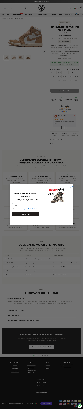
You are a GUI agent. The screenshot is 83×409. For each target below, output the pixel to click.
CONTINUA (25, 214)
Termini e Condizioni (32, 208)
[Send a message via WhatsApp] (80, 406)
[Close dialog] (71, 186)
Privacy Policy (27, 209)
